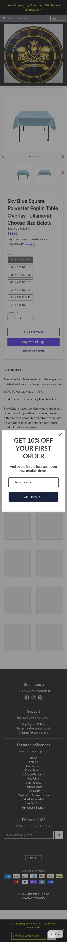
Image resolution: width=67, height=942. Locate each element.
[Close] (60, 434)
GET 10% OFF (33, 496)
